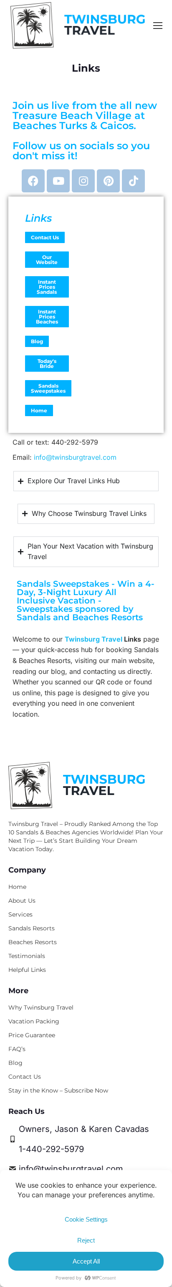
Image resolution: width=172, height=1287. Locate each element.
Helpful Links (27, 970)
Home (39, 410)
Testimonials (26, 956)
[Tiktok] (133, 180)
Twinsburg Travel (93, 639)
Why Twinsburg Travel (40, 1007)
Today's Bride (47, 363)
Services (20, 914)
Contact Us (45, 237)
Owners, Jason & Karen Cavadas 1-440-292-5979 (84, 1139)
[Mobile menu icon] (158, 25)
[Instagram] (83, 180)
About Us (21, 900)
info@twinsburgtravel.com (75, 457)
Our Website (47, 259)
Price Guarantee (31, 1035)
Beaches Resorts (32, 942)
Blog (37, 341)
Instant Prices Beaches (47, 316)
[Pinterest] (108, 180)
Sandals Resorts (31, 928)
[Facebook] (33, 180)
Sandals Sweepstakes (48, 388)
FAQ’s (16, 1049)
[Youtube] (58, 180)
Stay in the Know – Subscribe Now (58, 1090)
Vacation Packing (33, 1021)
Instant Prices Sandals (47, 287)
